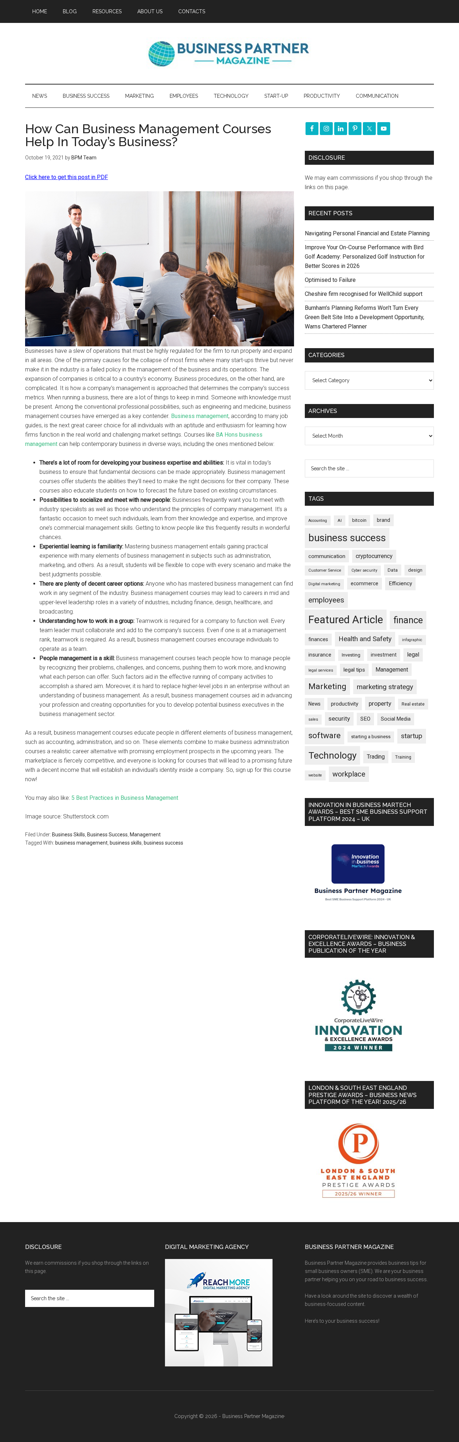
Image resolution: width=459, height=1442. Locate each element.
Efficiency (400, 583)
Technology (332, 755)
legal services (320, 670)
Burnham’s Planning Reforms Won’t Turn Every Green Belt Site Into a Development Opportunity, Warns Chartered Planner (364, 317)
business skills (126, 843)
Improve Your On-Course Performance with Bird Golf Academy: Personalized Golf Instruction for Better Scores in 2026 (365, 256)
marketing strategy (385, 687)
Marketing (327, 686)
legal (413, 654)
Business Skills (68, 834)
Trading (376, 757)
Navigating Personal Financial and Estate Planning (368, 233)
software (324, 735)
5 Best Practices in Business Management (124, 797)
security (339, 718)
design (415, 570)
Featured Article (345, 620)
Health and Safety (365, 639)
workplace (348, 774)
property (380, 703)
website (315, 775)
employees (326, 599)
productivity (344, 704)
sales (313, 719)
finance (408, 620)
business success (163, 843)
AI (339, 520)
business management (81, 843)
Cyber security (364, 570)
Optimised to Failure (330, 280)
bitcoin (359, 520)
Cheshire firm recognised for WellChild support (363, 293)
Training (403, 757)
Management (145, 834)
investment (384, 655)
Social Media (396, 719)
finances (318, 639)
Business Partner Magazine (229, 53)
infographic (412, 640)
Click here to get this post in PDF (66, 177)
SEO (365, 719)
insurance (319, 655)
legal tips (354, 670)
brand (383, 520)
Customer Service (324, 570)
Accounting (317, 520)
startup (411, 736)
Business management (199, 416)
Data (393, 570)
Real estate (413, 704)
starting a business (371, 736)
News (314, 704)
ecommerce (364, 583)
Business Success (107, 834)
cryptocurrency (374, 556)
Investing (351, 655)
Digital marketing (324, 584)
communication (326, 556)
